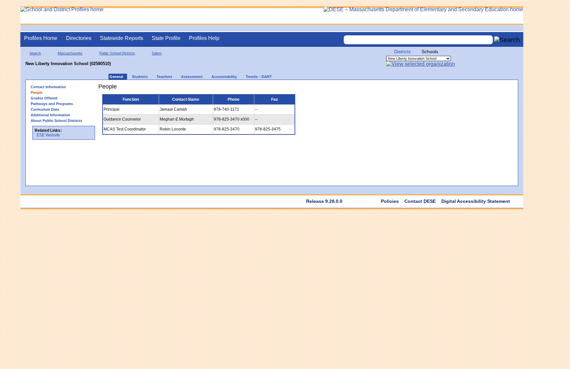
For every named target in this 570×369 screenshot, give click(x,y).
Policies (390, 201)
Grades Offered (44, 98)
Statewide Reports (121, 38)
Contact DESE (420, 201)
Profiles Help (204, 38)
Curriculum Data (45, 109)
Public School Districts (117, 53)
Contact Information (48, 87)
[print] (303, 89)
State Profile (166, 38)
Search (35, 53)
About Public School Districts (56, 121)
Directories (78, 38)
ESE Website (48, 135)
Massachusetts (70, 53)
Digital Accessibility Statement (475, 201)
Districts (402, 51)
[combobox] (418, 39)
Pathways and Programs (52, 104)
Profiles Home (40, 38)
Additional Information (50, 115)
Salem (157, 53)
